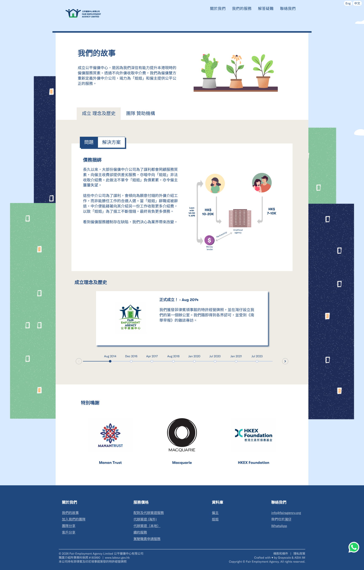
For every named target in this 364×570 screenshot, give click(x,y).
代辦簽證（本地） (147, 526)
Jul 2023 (257, 356)
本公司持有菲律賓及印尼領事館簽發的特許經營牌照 (93, 561)
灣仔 (288, 519)
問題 (89, 142)
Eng (348, 3)
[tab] (99, 113)
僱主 (215, 513)
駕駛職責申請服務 (147, 539)
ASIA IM (299, 557)
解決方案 (111, 142)
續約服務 (140, 532)
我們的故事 (70, 513)
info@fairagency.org (286, 513)
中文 (357, 3)
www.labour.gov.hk (117, 557)
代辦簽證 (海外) (145, 519)
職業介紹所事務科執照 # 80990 (80, 557)
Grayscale (284, 557)
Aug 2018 (173, 356)
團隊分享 (68, 526)
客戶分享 (68, 532)
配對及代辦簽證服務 (149, 513)
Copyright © (237, 561)
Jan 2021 (236, 356)
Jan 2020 (194, 356)
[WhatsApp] (354, 547)
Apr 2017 (152, 356)
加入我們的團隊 (74, 519)
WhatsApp (279, 526)
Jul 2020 (215, 356)
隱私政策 (299, 553)
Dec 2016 (131, 356)
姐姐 (215, 519)
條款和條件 (281, 553)
